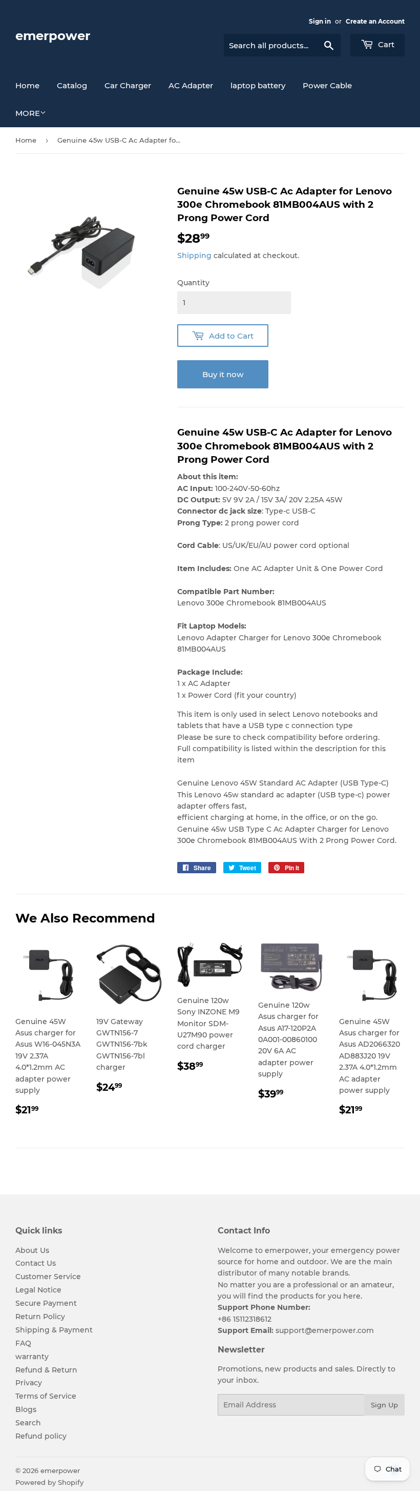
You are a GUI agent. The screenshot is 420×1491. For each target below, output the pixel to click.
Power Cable (327, 85)
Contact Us (35, 1263)
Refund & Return (46, 1370)
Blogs (25, 1409)
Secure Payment (46, 1303)
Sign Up (384, 1405)
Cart (385, 44)
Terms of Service (45, 1396)
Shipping (194, 255)
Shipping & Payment (54, 1330)
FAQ (23, 1343)
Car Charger (127, 85)
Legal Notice (38, 1289)
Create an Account (375, 21)
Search (28, 1422)
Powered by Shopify (49, 1482)
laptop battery (257, 85)
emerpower (52, 35)
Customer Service (48, 1276)
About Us (32, 1250)
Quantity (193, 282)
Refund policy (41, 1436)
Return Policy (40, 1316)
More (27, 113)
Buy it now (222, 374)
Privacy (28, 1382)
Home (27, 85)
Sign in (320, 21)
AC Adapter (191, 85)
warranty (32, 1356)
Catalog (72, 85)
